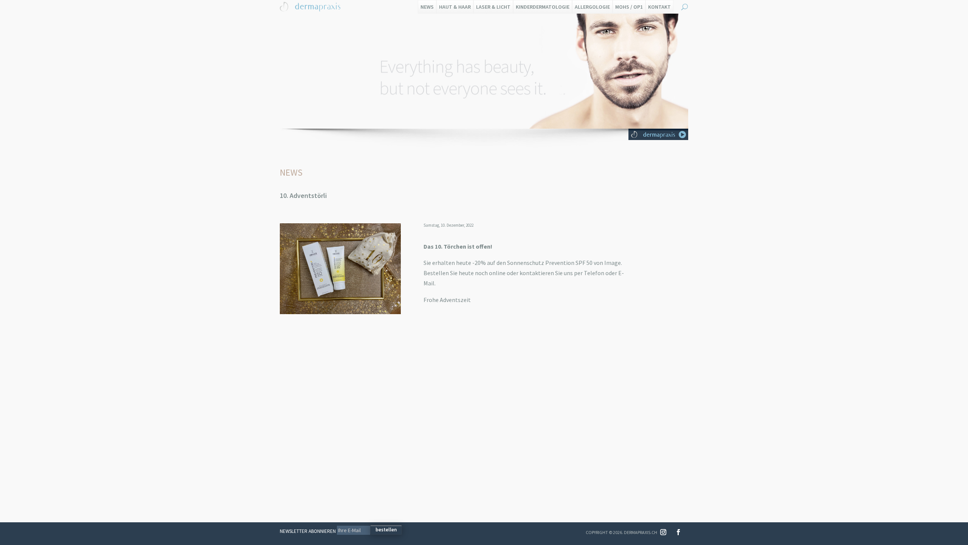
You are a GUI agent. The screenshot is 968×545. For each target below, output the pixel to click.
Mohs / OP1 (629, 6)
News (427, 6)
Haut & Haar (455, 6)
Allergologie (592, 6)
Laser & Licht (493, 6)
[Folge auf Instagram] (663, 532)
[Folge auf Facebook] (678, 532)
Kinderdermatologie (542, 6)
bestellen (386, 529)
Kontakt (659, 6)
